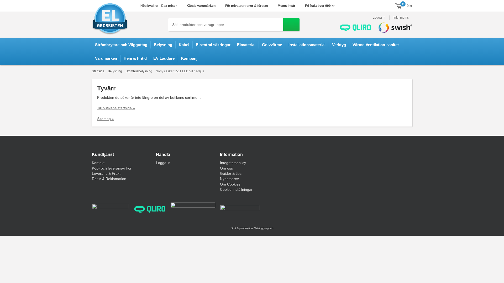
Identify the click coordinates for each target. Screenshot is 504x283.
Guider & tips (231, 173)
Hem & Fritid (135, 58)
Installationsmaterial (307, 44)
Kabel (184, 44)
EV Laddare (164, 58)
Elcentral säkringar (213, 44)
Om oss (226, 168)
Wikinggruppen (263, 228)
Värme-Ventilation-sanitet (376, 44)
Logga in (379, 17)
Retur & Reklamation (109, 179)
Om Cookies (230, 184)
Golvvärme (272, 44)
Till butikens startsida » (116, 108)
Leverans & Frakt (106, 173)
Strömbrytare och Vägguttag (121, 44)
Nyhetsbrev (229, 179)
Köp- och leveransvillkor (112, 168)
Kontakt (98, 163)
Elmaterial (246, 44)
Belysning (163, 44)
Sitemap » (105, 119)
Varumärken (106, 58)
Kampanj (189, 58)
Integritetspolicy (233, 163)
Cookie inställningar (236, 189)
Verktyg (339, 44)
